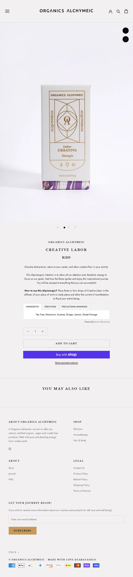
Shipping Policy (81, 485)
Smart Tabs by (100, 321)
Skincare (77, 429)
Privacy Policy (80, 473)
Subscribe (23, 530)
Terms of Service (82, 490)
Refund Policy (80, 479)
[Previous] (57, 227)
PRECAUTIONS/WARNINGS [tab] (74, 306)
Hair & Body (79, 440)
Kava (108, 321)
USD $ (12, 552)
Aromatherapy (80, 434)
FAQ (11, 479)
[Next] (75, 227)
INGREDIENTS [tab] (32, 306)
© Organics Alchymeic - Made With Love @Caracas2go (52, 559)
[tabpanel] (66, 314)
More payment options (66, 362)
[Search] (118, 11)
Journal (12, 473)
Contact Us (79, 468)
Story (11, 468)
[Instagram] (10, 449)
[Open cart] (126, 11)
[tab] (50, 306)
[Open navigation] (7, 11)
